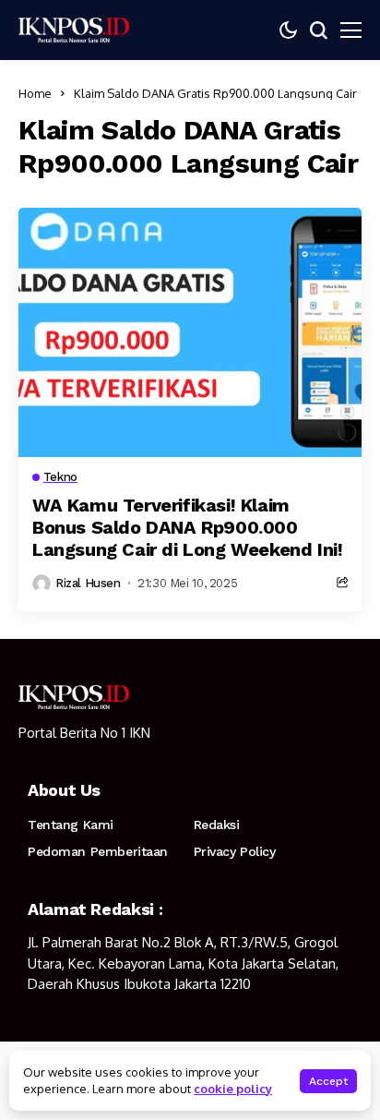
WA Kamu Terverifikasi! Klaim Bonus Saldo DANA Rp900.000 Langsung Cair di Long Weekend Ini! (187, 527)
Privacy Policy (235, 851)
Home (35, 93)
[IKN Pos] (73, 30)
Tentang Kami (70, 824)
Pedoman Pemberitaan (98, 851)
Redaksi (217, 824)
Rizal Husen (88, 583)
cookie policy (233, 1088)
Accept (328, 1081)
